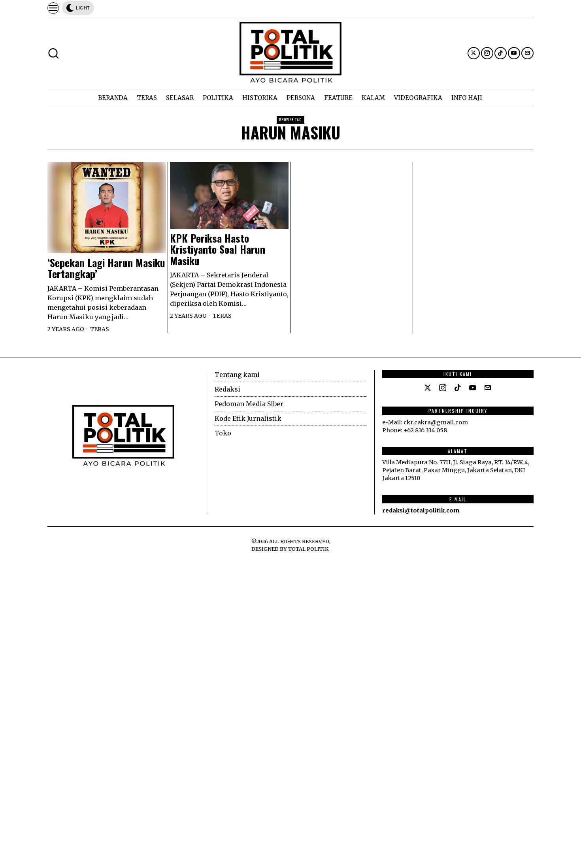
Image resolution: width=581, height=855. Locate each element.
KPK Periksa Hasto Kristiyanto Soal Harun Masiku (217, 250)
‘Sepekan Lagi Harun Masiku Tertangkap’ (106, 268)
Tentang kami (237, 375)
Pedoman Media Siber (249, 404)
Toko (223, 433)
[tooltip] (474, 53)
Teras (99, 329)
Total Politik (308, 549)
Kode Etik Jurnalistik (248, 418)
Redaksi (227, 389)
